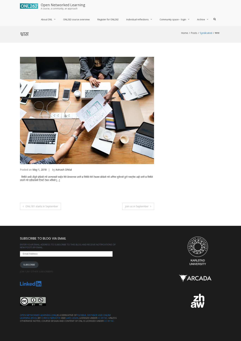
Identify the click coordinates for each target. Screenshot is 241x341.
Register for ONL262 (108, 19)
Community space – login (173, 19)
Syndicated (206, 33)
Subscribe (29, 264)
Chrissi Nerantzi (51, 317)
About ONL (46, 19)
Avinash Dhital (64, 169)
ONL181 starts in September (41, 206)
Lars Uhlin (72, 317)
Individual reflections (137, 19)
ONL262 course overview (76, 19)
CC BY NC (102, 317)
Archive (201, 19)
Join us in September (137, 206)
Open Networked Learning (63, 4)
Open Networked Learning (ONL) (38, 315)
